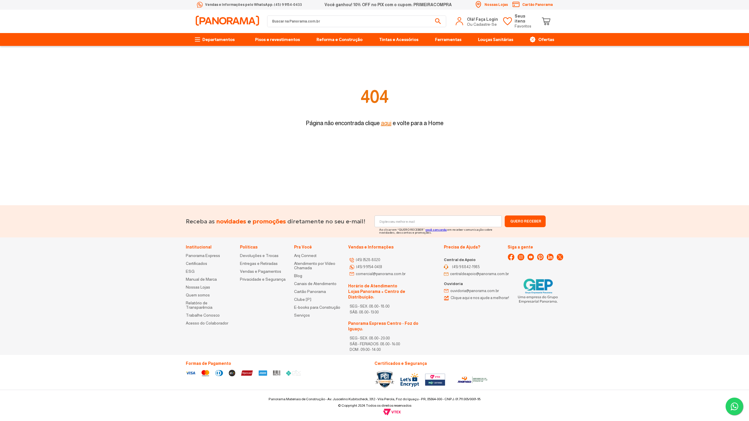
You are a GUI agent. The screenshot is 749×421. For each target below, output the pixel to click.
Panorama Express (203, 255)
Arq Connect (305, 255)
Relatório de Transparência (199, 305)
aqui (386, 123)
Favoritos (523, 21)
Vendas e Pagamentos (260, 271)
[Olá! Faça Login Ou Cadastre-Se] (477, 21)
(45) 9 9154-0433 (369, 267)
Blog (298, 276)
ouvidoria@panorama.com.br (474, 291)
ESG (190, 271)
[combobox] (356, 21)
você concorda (436, 230)
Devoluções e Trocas (259, 255)
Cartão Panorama (310, 291)
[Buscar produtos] (438, 21)
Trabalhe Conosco (203, 315)
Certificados (196, 263)
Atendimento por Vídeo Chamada (315, 265)
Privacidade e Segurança (263, 279)
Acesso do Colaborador (207, 323)
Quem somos (198, 295)
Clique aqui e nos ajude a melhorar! (480, 298)
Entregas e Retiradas (259, 263)
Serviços (302, 315)
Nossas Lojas (198, 287)
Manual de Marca (201, 279)
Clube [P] (302, 299)
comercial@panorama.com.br (381, 274)
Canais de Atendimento (315, 284)
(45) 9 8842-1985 (466, 267)
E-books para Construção (317, 307)
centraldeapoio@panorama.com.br (479, 274)
